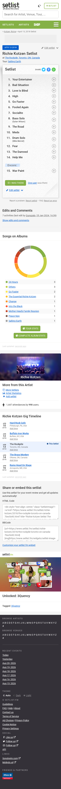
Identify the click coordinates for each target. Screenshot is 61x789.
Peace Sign (14, 316)
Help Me (17, 157)
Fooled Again (20, 107)
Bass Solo (18, 118)
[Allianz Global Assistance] (7, 775)
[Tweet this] (43, 69)
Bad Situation (20, 85)
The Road (18, 126)
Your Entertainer (22, 79)
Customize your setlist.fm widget (18, 545)
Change (12, 301)
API (4, 749)
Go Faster (18, 101)
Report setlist (31, 201)
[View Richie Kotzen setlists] (30, 363)
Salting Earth (15, 321)
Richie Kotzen (14, 53)
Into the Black (15, 306)
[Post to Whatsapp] (53, 69)
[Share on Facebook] (48, 69)
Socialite (17, 112)
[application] (30, 574)
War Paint (18, 170)
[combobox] (30, 14)
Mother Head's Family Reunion (24, 311)
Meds (15, 132)
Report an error (50, 201)
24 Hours (13, 282)
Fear (15, 146)
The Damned (20, 151)
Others (12, 287)
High (15, 96)
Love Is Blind (20, 90)
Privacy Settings (10, 728)
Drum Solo (18, 137)
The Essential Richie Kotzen (22, 296)
